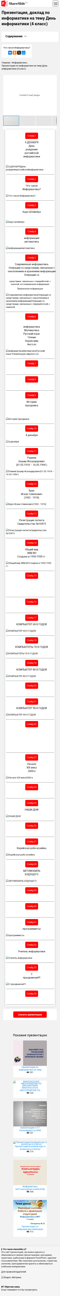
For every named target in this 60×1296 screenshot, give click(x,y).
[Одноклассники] (14, 53)
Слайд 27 (31, 841)
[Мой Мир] (23, 53)
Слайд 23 (31, 757)
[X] (19, 53)
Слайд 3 (32, 205)
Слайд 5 (32, 257)
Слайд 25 (31, 802)
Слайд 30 (31, 906)
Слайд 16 (31, 601)
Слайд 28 (31, 864)
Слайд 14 (31, 542)
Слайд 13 (31, 513)
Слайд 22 (31, 724)
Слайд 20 (31, 685)
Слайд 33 (31, 967)
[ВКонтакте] (10, 53)
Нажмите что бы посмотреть (22, 1289)
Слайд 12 (31, 483)
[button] (53, 77)
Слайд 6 (32, 316)
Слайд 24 (31, 787)
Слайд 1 (32, 135)
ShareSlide (18, 3)
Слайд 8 (32, 379)
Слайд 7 (32, 363)
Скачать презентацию (30, 1014)
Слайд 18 (31, 640)
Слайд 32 (31, 944)
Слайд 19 (31, 662)
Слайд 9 (32, 395)
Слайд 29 (31, 890)
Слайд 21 (31, 701)
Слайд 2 (32, 179)
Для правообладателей (13, 1271)
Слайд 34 (31, 993)
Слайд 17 (31, 617)
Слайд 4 (32, 231)
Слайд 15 (31, 575)
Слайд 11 (31, 451)
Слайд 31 (31, 922)
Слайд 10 (31, 428)
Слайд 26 (31, 825)
